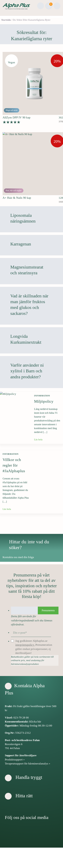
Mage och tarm (11, 110)
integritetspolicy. (25, 644)
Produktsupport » (15, 759)
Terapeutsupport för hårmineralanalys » (27, 763)
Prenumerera (48, 610)
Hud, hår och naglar (14, 190)
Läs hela (38, 439)
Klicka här (35, 721)
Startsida (6, 20)
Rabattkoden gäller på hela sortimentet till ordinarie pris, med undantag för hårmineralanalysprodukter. (32, 660)
